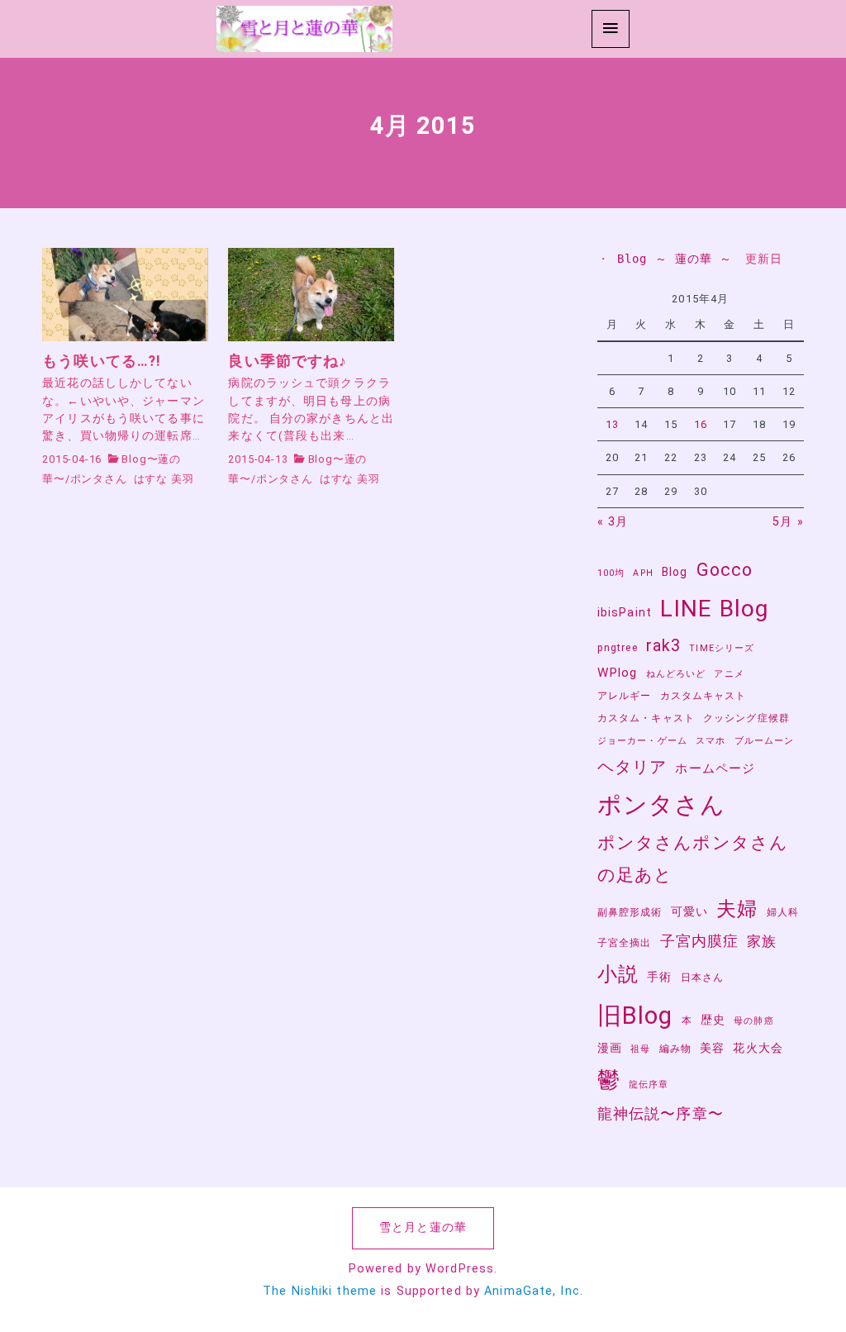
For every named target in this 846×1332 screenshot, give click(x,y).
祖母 (640, 1049)
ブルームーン (764, 740)
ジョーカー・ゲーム (642, 740)
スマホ (710, 740)
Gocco (724, 569)
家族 (762, 941)
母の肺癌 (753, 1021)
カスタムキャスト (703, 695)
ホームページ (715, 768)
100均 (611, 573)
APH (643, 573)
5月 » (787, 522)
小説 (618, 974)
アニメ (729, 673)
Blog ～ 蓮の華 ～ (674, 258)
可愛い (689, 911)
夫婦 (737, 909)
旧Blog (635, 1015)
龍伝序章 (648, 1084)
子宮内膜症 (699, 940)
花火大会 (757, 1047)
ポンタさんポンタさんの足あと (692, 858)
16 (700, 424)
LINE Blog (714, 608)
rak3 (663, 645)
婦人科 (783, 912)
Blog (674, 571)
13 (612, 424)
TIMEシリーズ (721, 648)
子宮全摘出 (624, 942)
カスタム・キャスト (646, 717)
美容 (712, 1047)
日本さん (702, 977)
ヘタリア (632, 767)
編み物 (675, 1048)
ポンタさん (98, 479)
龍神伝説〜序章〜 (660, 1114)
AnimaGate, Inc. (533, 1291)
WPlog (617, 672)
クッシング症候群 (746, 717)
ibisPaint (624, 612)
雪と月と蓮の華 (423, 1227)
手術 (659, 976)
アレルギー (624, 695)
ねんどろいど (676, 673)
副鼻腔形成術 (630, 912)
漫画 (609, 1047)
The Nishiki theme (320, 1291)
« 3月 (612, 522)
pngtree (617, 647)
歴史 (713, 1019)
